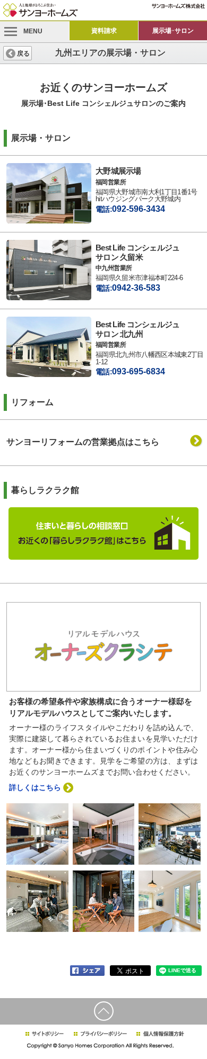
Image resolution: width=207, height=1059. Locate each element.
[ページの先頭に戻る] (103, 1011)
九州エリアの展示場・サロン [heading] (110, 52)
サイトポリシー (44, 1034)
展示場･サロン (173, 30)
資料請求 (104, 30)
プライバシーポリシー (100, 1034)
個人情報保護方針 (160, 1034)
